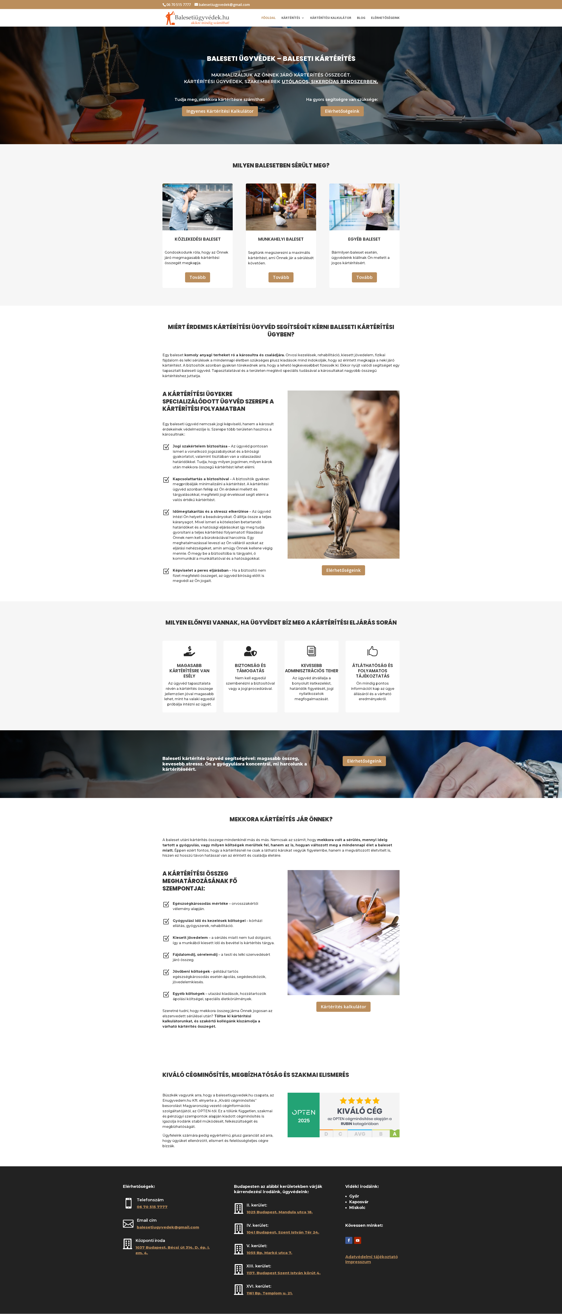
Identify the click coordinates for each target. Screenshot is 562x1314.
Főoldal (268, 18)
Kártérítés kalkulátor (343, 1007)
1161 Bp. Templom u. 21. (270, 1293)
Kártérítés (290, 18)
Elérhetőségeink (385, 18)
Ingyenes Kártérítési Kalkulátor (220, 111)
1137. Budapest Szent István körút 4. (284, 1273)
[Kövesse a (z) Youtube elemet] (357, 1240)
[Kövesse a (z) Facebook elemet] (348, 1240)
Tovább (197, 277)
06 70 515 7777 (178, 4)
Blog (361, 18)
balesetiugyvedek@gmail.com (168, 1227)
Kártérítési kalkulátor (330, 18)
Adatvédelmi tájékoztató (371, 1256)
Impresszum (358, 1261)
